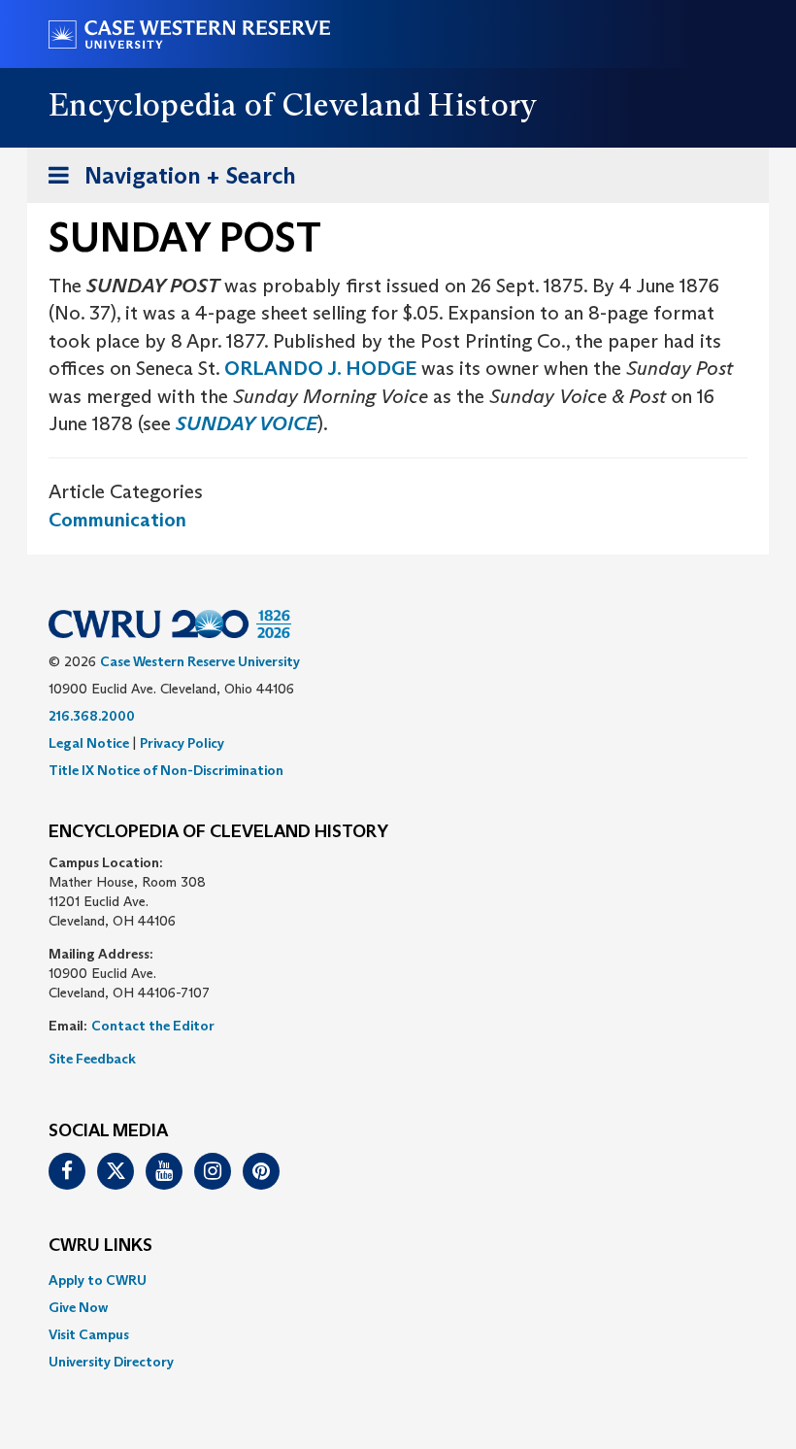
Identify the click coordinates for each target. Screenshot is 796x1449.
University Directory (111, 1361)
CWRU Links (100, 1246)
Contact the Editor (153, 1025)
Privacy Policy (182, 743)
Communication (117, 519)
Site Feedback (92, 1058)
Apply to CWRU (98, 1280)
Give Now (78, 1307)
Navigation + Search (166, 181)
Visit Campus (89, 1334)
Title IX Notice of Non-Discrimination (166, 770)
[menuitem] (398, 1280)
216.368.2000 (92, 715)
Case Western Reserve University (200, 661)
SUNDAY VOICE (246, 423)
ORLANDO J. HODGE (320, 368)
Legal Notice (89, 743)
